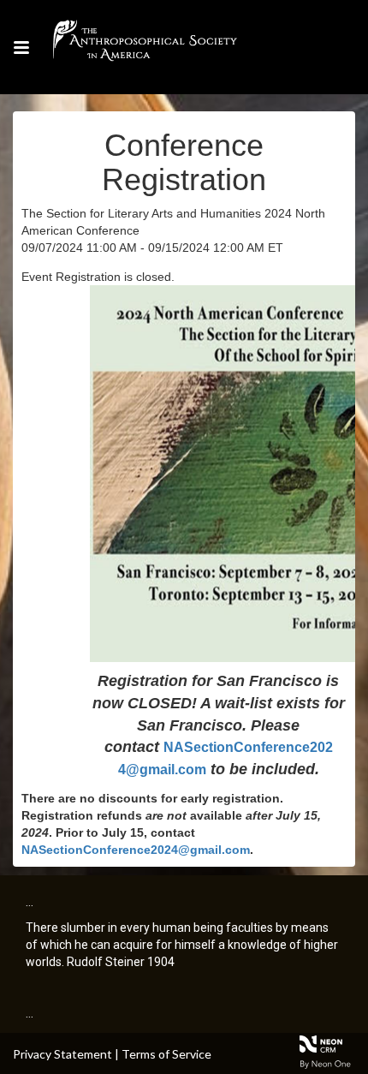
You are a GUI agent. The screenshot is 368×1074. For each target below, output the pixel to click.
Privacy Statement (62, 1054)
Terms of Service (166, 1054)
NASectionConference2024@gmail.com (135, 849)
